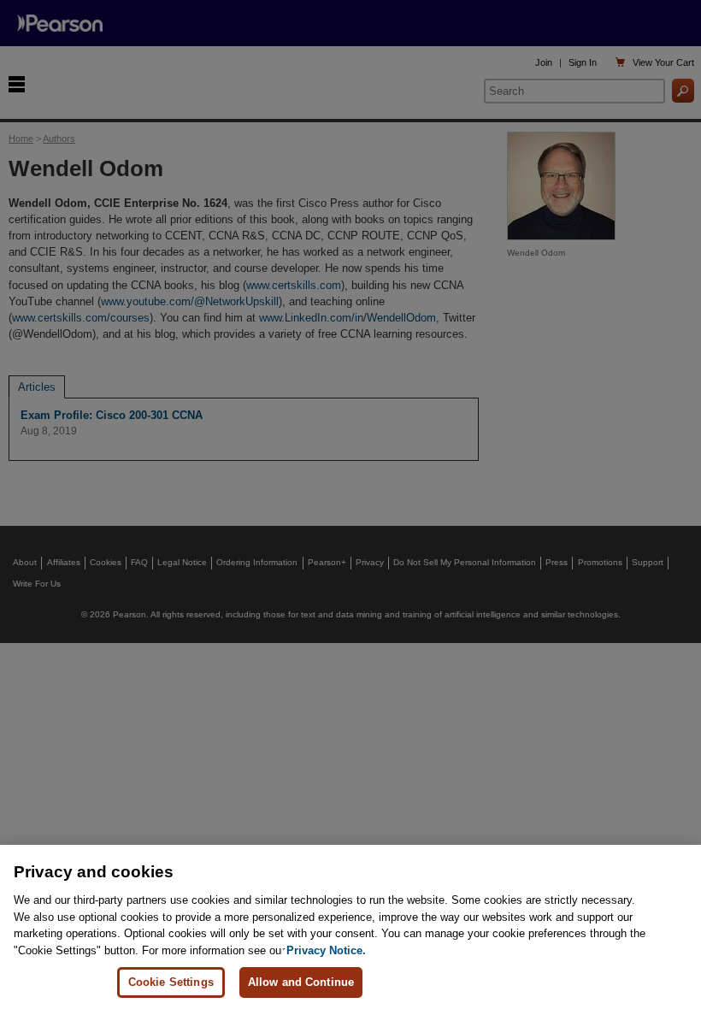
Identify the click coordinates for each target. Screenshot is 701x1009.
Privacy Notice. (326, 950)
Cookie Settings (171, 982)
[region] (350, 927)
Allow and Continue (301, 982)
